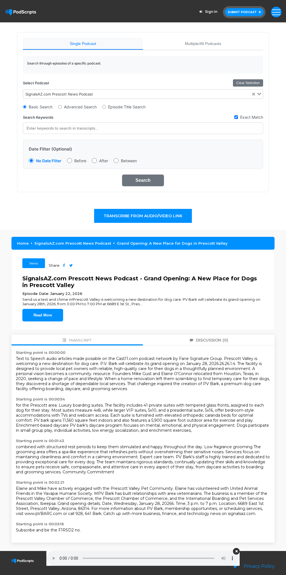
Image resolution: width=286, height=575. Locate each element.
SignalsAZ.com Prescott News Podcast (72, 243)
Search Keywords (38, 117)
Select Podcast (36, 83)
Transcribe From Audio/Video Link (143, 215)
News (33, 263)
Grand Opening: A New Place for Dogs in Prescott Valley (172, 243)
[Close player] (236, 551)
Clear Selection (248, 83)
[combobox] (143, 94)
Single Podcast (83, 43)
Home (23, 243)
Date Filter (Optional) (50, 149)
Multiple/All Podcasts (203, 43)
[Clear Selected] (253, 94)
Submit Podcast (243, 12)
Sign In (211, 11)
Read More (43, 315)
